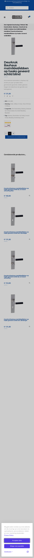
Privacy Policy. (9, 535)
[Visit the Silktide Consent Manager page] (28, 552)
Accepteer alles (17, 540)
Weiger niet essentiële (17, 546)
